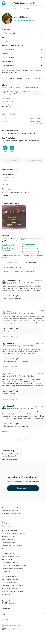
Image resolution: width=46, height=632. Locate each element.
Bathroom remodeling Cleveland (12, 545)
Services (11, 78)
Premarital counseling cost (10, 510)
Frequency (5, 53)
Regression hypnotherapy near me (12, 568)
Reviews (27, 78)
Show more (6, 526)
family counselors (16, 9)
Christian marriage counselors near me (14, 565)
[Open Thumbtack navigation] (5, 3)
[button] (7, 18)
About (4, 78)
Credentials (37, 78)
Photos (19, 78)
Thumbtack (5, 9)
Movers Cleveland (7, 539)
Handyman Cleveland (8, 536)
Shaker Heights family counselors (12, 585)
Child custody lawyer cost (10, 517)
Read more (38, 124)
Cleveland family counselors (10, 579)
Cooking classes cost (8, 523)
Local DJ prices (6, 520)
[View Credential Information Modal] (13, 451)
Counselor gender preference (12, 45)
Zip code (5, 37)
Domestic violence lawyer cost (11, 513)
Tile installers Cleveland (9, 542)
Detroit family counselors (10, 588)
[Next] (26, 440)
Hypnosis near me (7, 559)
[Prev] (19, 440)
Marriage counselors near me (11, 556)
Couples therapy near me (10, 562)
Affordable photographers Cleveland (13, 533)
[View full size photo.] (14, 217)
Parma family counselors (9, 582)
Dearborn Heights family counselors (13, 591)
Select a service (7, 29)
